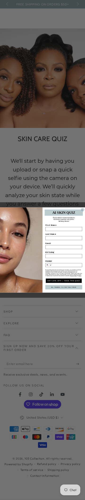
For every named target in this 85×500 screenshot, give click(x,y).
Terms (79, 275)
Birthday (49, 252)
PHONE (48, 261)
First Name (51, 225)
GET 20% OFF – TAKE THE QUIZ (63, 281)
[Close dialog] (82, 209)
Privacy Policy (73, 275)
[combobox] (48, 265)
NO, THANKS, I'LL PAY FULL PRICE (63, 287)
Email (48, 243)
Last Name (50, 234)
